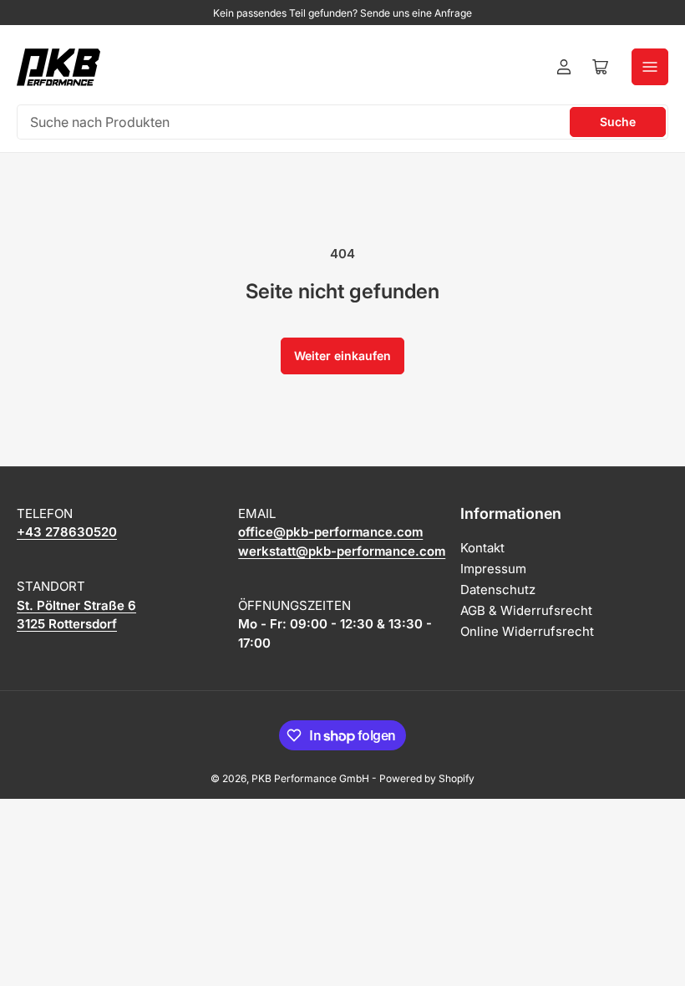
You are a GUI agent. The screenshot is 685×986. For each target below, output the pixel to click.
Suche (618, 121)
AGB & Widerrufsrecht (526, 610)
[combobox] (342, 122)
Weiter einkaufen (342, 355)
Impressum (493, 569)
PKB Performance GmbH (310, 778)
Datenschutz (497, 589)
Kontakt (482, 548)
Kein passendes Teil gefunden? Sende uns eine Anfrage (342, 13)
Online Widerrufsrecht (527, 631)
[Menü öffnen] (650, 66)
